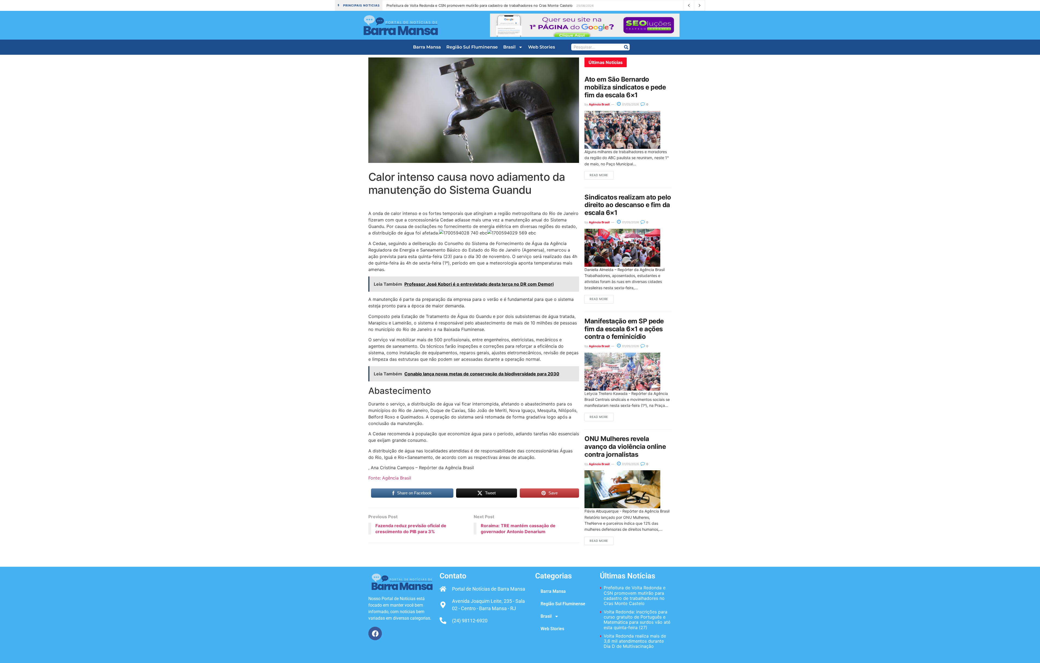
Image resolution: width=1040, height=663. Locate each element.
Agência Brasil (599, 104)
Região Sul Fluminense (472, 47)
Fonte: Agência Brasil (389, 478)
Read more (599, 175)
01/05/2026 (630, 104)
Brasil (509, 47)
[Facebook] (375, 633)
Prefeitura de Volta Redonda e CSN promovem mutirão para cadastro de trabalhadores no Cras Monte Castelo (479, 5)
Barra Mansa (427, 47)
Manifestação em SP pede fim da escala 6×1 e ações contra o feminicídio (624, 329)
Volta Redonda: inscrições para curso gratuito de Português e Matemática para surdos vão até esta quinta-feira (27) (637, 619)
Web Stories (541, 47)
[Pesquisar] (626, 47)
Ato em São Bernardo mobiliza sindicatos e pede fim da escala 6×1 (625, 87)
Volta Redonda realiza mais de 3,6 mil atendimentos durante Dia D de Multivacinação (635, 641)
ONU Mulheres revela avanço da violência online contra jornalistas (625, 446)
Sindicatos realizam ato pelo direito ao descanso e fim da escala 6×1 (627, 205)
